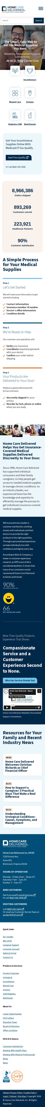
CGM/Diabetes (9, 993)
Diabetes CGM (15, 124)
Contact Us (8, 957)
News (9, 757)
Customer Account (11, 949)
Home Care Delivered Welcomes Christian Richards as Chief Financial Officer (19, 766)
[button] (42, 1089)
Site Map (22, 1096)
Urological (7, 977)
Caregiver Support (11, 945)
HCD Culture (8, 1018)
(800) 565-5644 (16, 909)
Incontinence (30, 79)
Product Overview (11, 973)
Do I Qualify (8, 936)
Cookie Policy (30, 1092)
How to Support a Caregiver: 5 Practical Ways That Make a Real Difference (20, 792)
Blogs (5, 1058)
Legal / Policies (9, 1096)
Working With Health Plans (15, 1050)
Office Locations (10, 1030)
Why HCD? (7, 940)
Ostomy (6, 989)
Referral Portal (9, 953)
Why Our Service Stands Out (20, 680)
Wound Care (15, 102)
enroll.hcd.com (27, 895)
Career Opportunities (12, 1014)
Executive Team (10, 1022)
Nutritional (8, 998)
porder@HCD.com (13, 914)
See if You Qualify (20, 157)
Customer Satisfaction (13, 1046)
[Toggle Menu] (40, 8)
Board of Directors (11, 1026)
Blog (8, 783)
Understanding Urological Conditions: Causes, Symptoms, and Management (21, 818)
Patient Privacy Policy (12, 1092)
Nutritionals (30, 124)
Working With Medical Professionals (19, 1054)
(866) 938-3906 (18, 897)
